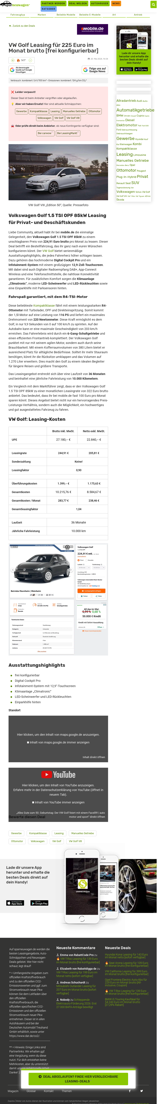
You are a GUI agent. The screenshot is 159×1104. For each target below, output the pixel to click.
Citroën (127, 116)
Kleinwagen (126, 144)
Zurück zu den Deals (23, 25)
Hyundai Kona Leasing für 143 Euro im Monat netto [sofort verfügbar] (126, 956)
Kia (117, 144)
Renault (120, 183)
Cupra (140, 115)
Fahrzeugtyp (18, 15)
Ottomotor (94, 111)
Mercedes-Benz (122, 165)
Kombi (137, 144)
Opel (132, 165)
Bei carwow (45, 133)
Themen (67, 1091)
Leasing (55, 111)
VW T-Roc (131, 196)
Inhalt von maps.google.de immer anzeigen (59, 742)
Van (132, 188)
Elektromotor (126, 125)
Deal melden (78, 3)
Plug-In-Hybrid (126, 177)
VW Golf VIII (73, 118)
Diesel (129, 120)
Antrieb (138, 15)
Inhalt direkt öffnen (94, 757)
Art (114, 15)
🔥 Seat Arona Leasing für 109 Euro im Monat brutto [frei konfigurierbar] (126, 964)
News (116, 3)
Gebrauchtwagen (124, 133)
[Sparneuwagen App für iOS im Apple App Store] (126, 69)
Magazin (13, 1091)
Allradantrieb (126, 101)
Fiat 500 (145, 126)
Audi (139, 100)
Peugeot (141, 170)
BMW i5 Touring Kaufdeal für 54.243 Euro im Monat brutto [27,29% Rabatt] (122, 1002)
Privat (142, 176)
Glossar (31, 1091)
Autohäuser (99, 3)
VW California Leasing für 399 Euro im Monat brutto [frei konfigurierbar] (126, 973)
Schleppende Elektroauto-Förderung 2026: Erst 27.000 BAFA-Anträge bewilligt (76, 1003)
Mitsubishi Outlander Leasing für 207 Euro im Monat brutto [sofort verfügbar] (76, 989)
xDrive (147, 196)
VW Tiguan (140, 196)
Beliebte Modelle (66, 15)
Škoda (120, 199)
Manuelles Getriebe (74, 111)
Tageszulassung (123, 187)
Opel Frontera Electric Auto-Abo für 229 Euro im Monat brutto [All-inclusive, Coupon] (126, 982)
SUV (135, 182)
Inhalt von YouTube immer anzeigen (59, 802)
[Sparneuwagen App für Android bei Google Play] (141, 69)
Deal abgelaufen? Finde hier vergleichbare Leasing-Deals (80, 1079)
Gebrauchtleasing (129, 130)
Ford (118, 129)
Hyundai (139, 139)
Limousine (139, 154)
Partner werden (53, 3)
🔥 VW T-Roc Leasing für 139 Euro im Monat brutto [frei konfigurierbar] (78, 960)
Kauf (146, 139)
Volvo (139, 192)
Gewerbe (21, 111)
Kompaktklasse (38, 111)
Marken (42, 15)
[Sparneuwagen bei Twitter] (142, 1091)
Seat (128, 183)
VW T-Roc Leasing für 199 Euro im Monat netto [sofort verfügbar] (76, 974)
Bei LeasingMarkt (68, 133)
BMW (119, 115)
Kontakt (49, 1091)
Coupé (133, 116)
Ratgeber (48, 9)
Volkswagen (44, 118)
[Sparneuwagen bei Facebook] (130, 1091)
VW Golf (59, 118)
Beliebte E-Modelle (90, 15)
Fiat (139, 126)
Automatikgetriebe (135, 110)
